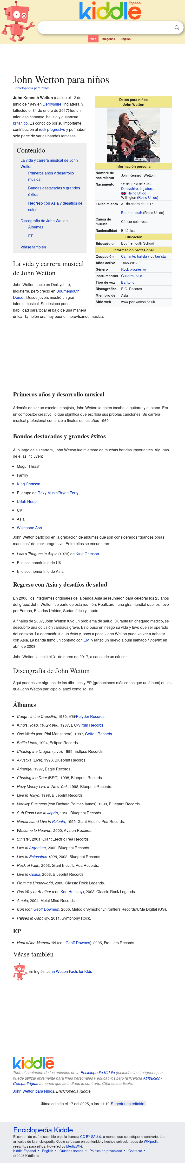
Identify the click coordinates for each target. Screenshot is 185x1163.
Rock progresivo (133, 269)
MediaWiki (74, 1146)
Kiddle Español (24, 1150)
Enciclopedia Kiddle (97, 1072)
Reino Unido (136, 192)
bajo (139, 275)
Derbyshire (129, 188)
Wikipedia (151, 1141)
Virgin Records (91, 725)
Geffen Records (98, 733)
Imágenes (108, 39)
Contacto (135, 1150)
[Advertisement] (92, 57)
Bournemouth (131, 212)
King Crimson (28, 484)
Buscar (177, 27)
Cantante (128, 256)
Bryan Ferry (69, 492)
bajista (142, 256)
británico (20, 123)
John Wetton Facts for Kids (69, 971)
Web (93, 39)
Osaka (34, 874)
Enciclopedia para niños (31, 87)
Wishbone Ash (29, 527)
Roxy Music (48, 492)
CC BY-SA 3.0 (90, 1136)
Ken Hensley (71, 891)
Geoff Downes (45, 909)
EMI (87, 640)
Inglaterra (147, 188)
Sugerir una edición (127, 1103)
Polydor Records (90, 716)
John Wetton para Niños (33, 1091)
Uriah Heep (27, 501)
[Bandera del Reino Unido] (123, 192)
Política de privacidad (106, 1150)
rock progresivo (52, 129)
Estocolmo (38, 856)
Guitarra (127, 275)
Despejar (167, 28)
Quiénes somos (71, 1150)
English (125, 39)
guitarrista (158, 256)
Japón (52, 812)
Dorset (18, 297)
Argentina (37, 847)
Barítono (127, 282)
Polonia (58, 821)
